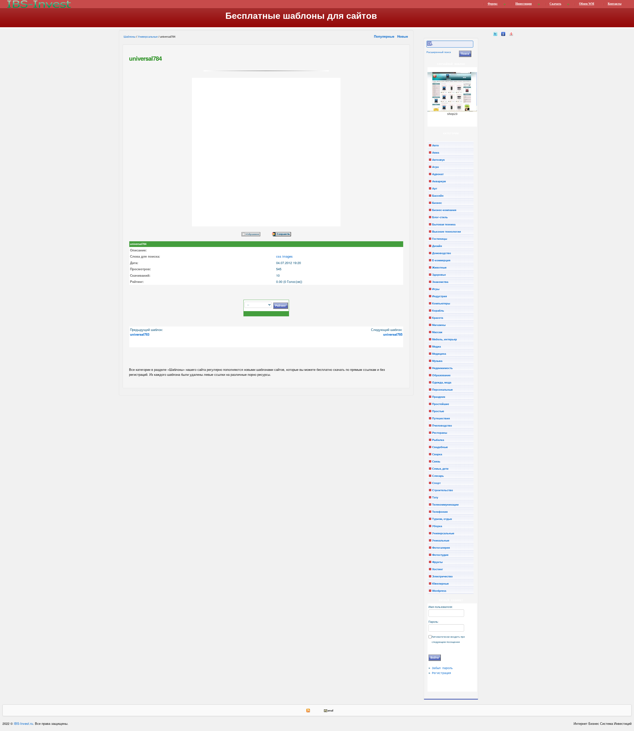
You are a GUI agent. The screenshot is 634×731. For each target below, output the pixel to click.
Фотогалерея (441, 547)
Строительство (442, 490)
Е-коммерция (441, 260)
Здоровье (439, 274)
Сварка (437, 454)
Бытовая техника (443, 224)
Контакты (614, 3)
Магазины (439, 325)
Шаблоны (129, 36)
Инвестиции (523, 3)
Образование (441, 375)
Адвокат (438, 174)
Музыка (437, 360)
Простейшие (440, 404)
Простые (438, 411)
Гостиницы (439, 238)
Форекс (493, 3)
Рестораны (439, 432)
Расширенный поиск (438, 52)
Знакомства (440, 281)
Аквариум (439, 181)
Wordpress (439, 590)
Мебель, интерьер (444, 339)
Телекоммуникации (445, 504)
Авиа (435, 152)
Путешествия (441, 418)
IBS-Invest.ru (23, 723)
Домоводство (441, 253)
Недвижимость (442, 368)
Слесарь (438, 475)
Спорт (436, 483)
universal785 (392, 334)
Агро (435, 166)
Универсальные (148, 36)
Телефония (440, 511)
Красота (437, 317)
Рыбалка (438, 439)
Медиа (436, 346)
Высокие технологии (446, 231)
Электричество (442, 576)
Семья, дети (440, 468)
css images (284, 256)
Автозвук (438, 159)
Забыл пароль (442, 668)
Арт (434, 188)
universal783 (139, 334)
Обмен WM (586, 3)
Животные (439, 267)
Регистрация (441, 673)
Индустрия (439, 296)
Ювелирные (440, 583)
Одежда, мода (441, 382)
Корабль (438, 310)
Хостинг (437, 569)
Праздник (438, 396)
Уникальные (440, 540)
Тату (435, 497)
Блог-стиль (440, 217)
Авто (435, 145)
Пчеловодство (442, 425)
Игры (435, 289)
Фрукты (437, 562)
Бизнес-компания (444, 210)
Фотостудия (440, 554)
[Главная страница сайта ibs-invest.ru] (38, 4)
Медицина (439, 353)
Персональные (442, 389)
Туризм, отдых (442, 518)
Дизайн (437, 245)
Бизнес (437, 202)
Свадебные (440, 447)
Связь (436, 461)
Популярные (384, 36)
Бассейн (438, 195)
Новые (403, 36)
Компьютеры (441, 303)
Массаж (437, 332)
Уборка (437, 526)
